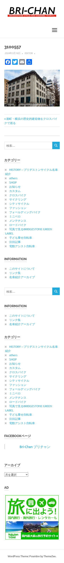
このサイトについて (22, 268)
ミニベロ (15, 216)
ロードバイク (17, 224)
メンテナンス (17, 220)
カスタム (15, 191)
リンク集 (15, 272)
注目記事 (15, 241)
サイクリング (17, 199)
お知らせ (15, 186)
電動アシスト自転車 (22, 246)
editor (29, 52)
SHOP (13, 182)
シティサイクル (19, 203)
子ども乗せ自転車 (20, 237)
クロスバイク (17, 195)
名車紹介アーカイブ (22, 277)
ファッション (17, 207)
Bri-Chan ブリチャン (35, 446)
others (13, 178)
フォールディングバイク (25, 212)
